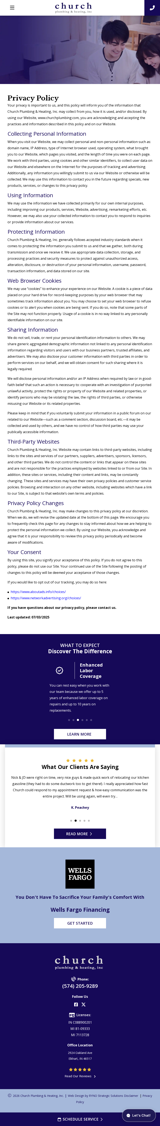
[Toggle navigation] (12, 7)
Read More (77, 833)
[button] (69, 720)
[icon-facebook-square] (76, 1004)
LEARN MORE (79, 734)
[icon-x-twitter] (83, 1004)
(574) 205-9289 (80, 985)
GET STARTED (80, 923)
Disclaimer (131, 1096)
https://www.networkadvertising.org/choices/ (46, 598)
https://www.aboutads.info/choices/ (38, 591)
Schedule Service (81, 1119)
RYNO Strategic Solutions (106, 1096)
